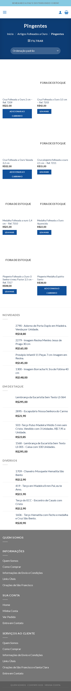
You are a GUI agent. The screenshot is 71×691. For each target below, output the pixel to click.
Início (10, 33)
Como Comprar (12, 566)
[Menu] (5, 12)
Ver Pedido (9, 616)
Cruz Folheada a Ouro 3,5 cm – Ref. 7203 (52, 101)
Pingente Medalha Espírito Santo (50, 278)
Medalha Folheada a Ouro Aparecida (50, 222)
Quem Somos (10, 560)
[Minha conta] (60, 12)
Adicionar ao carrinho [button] (17, 113)
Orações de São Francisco (18, 585)
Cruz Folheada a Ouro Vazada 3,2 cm (18, 161)
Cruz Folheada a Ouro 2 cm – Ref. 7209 (17, 101)
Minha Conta (10, 610)
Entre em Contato (13, 623)
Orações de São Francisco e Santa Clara (26, 667)
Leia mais (44, 111)
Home (6, 604)
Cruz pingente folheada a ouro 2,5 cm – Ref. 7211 (52, 161)
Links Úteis (9, 578)
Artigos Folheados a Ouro (32, 33)
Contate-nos (35, 685)
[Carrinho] (66, 12)
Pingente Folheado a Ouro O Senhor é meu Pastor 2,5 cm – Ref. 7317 (18, 279)
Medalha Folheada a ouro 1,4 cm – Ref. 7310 (17, 222)
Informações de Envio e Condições (23, 572)
